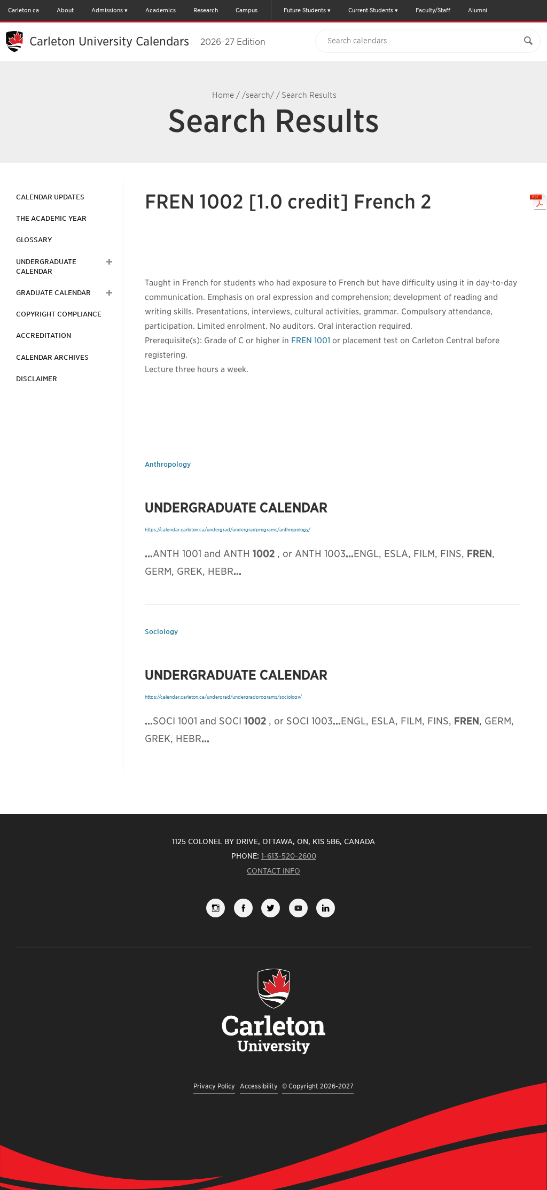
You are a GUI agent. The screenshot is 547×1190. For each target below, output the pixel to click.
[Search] (528, 41)
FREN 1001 (310, 340)
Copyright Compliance (58, 314)
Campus (246, 10)
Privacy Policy (214, 1086)
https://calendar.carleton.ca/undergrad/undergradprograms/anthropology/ (227, 529)
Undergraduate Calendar (46, 266)
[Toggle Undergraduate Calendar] (108, 262)
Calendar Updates (50, 197)
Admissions (107, 10)
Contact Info (273, 871)
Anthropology (168, 464)
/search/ (258, 95)
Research (205, 10)
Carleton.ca (23, 10)
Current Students (370, 10)
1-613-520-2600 (288, 856)
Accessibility (259, 1086)
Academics (160, 10)
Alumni (477, 10)
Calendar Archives (52, 357)
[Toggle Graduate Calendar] (108, 293)
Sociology (161, 632)
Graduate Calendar (53, 293)
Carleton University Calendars (147, 41)
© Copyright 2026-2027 (318, 1086)
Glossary (34, 240)
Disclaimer (36, 379)
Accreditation (43, 335)
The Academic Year (51, 218)
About (65, 10)
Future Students (305, 10)
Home (223, 95)
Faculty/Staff (433, 10)
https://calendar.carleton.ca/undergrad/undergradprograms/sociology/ (223, 697)
